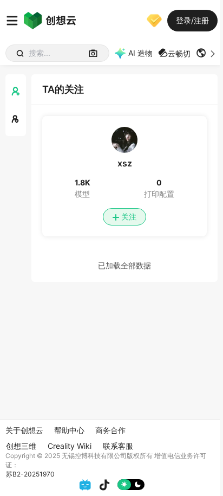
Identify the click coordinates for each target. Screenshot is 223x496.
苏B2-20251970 (30, 474)
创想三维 (21, 445)
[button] (207, 53)
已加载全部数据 (124, 265)
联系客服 (118, 445)
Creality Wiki (69, 445)
